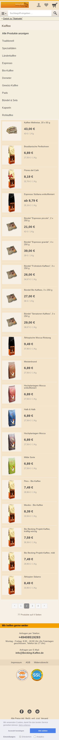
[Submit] (55, 13)
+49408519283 (29, 637)
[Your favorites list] (46, 5)
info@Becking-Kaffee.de (30, 653)
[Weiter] (44, 606)
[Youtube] (29, 712)
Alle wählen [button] (43, 731)
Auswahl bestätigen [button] (16, 731)
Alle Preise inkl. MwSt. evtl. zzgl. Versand (29, 718)
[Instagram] (37, 712)
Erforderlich (26, 737)
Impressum (16, 662)
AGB (28, 662)
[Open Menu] (4, 13)
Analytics (40, 737)
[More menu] (38, 5)
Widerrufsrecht (41, 662)
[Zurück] (15, 606)
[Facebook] (22, 712)
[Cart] (55, 5)
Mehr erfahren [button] (24, 725)
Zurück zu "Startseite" (13, 18)
